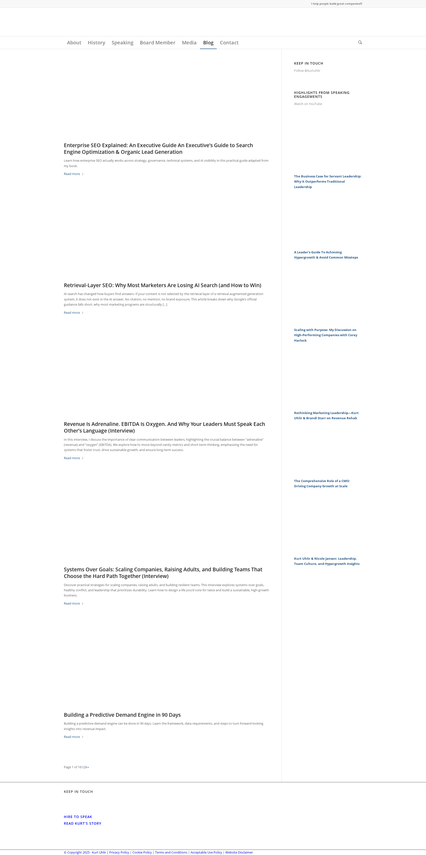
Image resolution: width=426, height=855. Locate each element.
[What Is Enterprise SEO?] (166, 100)
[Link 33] (328, 244)
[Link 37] (328, 404)
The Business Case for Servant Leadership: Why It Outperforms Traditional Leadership (327, 181)
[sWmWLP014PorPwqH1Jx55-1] (166, 670)
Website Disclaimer (239, 852)
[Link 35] (328, 321)
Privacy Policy (119, 852)
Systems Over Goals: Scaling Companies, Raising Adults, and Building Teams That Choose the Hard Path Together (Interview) (163, 572)
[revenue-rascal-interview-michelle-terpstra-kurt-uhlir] (166, 379)
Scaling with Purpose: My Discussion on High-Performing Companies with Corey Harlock (325, 335)
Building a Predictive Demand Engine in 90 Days (122, 714)
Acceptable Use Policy (206, 852)
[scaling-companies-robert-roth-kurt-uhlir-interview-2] (166, 525)
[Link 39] (328, 473)
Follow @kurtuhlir (307, 70)
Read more (72, 174)
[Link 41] (328, 550)
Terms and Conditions (171, 852)
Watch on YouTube (308, 104)
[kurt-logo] (101, 22)
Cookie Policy (142, 852)
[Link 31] (328, 168)
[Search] (358, 42)
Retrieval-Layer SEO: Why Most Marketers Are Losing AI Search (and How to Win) (162, 285)
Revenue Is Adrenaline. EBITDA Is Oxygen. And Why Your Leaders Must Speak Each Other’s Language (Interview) (164, 427)
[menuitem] (74, 42)
